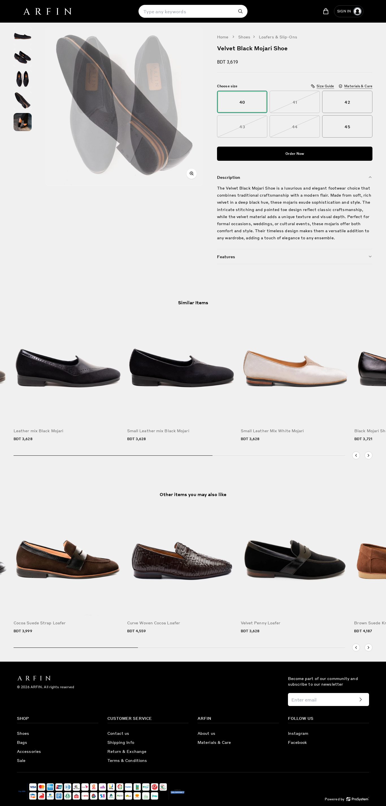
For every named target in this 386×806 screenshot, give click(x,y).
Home (222, 36)
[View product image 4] (23, 101)
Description (228, 177)
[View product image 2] (23, 58)
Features (226, 256)
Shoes (244, 36)
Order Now (294, 153)
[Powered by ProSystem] (357, 799)
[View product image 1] (23, 36)
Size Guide (325, 86)
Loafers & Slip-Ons (278, 36)
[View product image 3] (23, 79)
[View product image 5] (23, 122)
